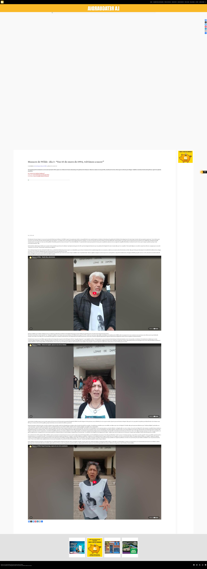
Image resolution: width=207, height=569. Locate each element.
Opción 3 (204, 174)
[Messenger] (206, 24)
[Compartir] (206, 33)
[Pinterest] (206, 27)
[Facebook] (206, 20)
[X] (206, 22)
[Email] (206, 31)
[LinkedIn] (206, 29)
